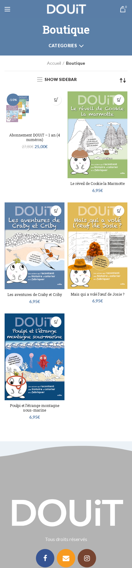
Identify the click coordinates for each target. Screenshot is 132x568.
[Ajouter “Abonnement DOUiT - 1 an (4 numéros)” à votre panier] (56, 99)
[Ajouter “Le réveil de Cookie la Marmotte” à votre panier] (119, 99)
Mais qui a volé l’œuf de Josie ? (97, 294)
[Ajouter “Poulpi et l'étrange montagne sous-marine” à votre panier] (56, 322)
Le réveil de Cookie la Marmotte (97, 183)
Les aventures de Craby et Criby (34, 294)
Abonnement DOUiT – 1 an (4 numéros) (34, 137)
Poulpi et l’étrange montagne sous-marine (34, 408)
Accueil (54, 63)
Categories (63, 45)
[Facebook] (45, 558)
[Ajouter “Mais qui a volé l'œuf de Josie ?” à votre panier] (119, 210)
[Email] (66, 558)
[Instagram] (87, 558)
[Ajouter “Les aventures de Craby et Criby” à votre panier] (56, 210)
